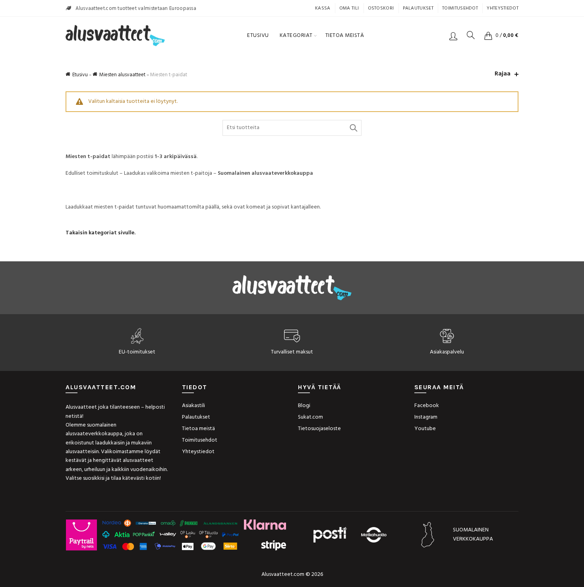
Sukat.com (310, 417)
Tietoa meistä (344, 35)
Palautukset (418, 8)
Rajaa (503, 74)
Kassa (323, 8)
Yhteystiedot (502, 8)
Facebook (426, 405)
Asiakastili (193, 405)
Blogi (304, 405)
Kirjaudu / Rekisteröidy (453, 36)
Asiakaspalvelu (447, 352)
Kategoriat (296, 35)
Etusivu (258, 35)
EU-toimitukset (137, 352)
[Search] (470, 35)
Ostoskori (381, 8)
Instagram (425, 417)
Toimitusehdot (460, 8)
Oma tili (349, 8)
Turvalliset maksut (292, 352)
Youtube (425, 428)
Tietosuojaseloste (319, 428)
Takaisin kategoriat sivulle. (100, 233)
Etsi (354, 128)
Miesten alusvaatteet (122, 75)
